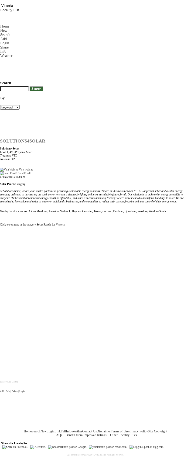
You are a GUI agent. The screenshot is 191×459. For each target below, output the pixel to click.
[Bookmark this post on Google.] (67, 447)
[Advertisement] (85, 68)
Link (58, 431)
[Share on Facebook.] (15, 447)
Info (3, 51)
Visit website (25, 169)
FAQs (58, 435)
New (3, 30)
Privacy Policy (138, 431)
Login (4, 43)
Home (4, 26)
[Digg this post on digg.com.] (146, 447)
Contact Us (89, 431)
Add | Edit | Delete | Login (12, 391)
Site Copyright (157, 431)
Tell (63, 431)
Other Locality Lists (123, 435)
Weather (6, 56)
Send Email (24, 173)
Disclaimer (104, 431)
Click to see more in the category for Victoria (32, 224)
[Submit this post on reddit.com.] (108, 447)
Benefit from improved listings (86, 435)
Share (4, 47)
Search (5, 35)
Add (3, 39)
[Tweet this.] (38, 447)
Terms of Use (120, 431)
